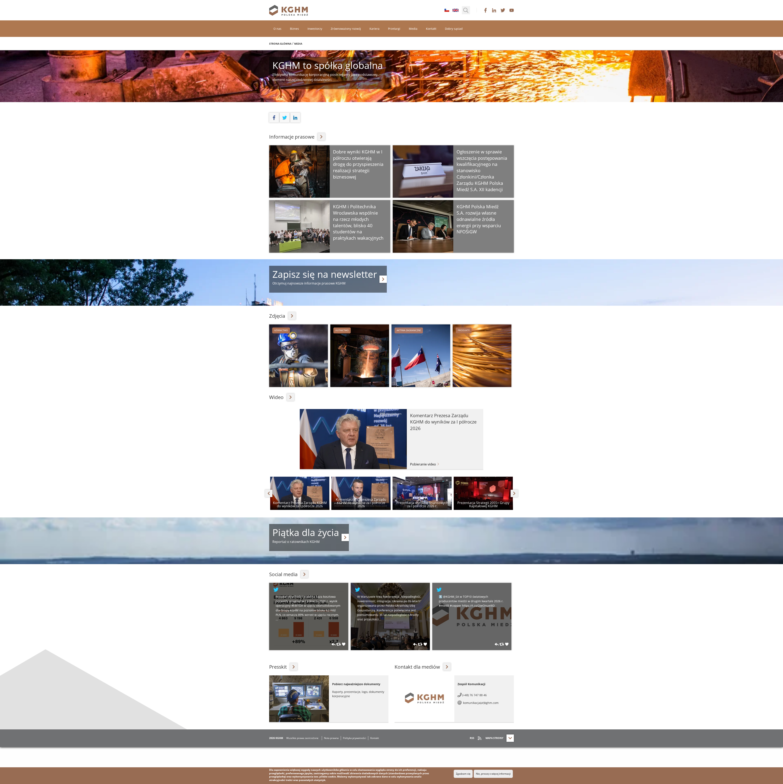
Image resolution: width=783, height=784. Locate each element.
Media (413, 29)
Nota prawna (331, 738)
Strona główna (280, 43)
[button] (466, 10)
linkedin (494, 10)
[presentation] (268, 493)
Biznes (294, 29)
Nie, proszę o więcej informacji (493, 773)
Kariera (374, 29)
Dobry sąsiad (454, 29)
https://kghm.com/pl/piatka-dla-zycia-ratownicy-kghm (345, 537)
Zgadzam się (463, 773)
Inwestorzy (314, 29)
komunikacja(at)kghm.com (480, 703)
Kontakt (431, 29)
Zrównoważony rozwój (346, 29)
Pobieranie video (423, 464)
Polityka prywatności (354, 738)
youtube (511, 10)
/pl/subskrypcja (383, 279)
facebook (485, 10)
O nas (277, 29)
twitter (503, 10)
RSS (472, 738)
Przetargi (394, 29)
